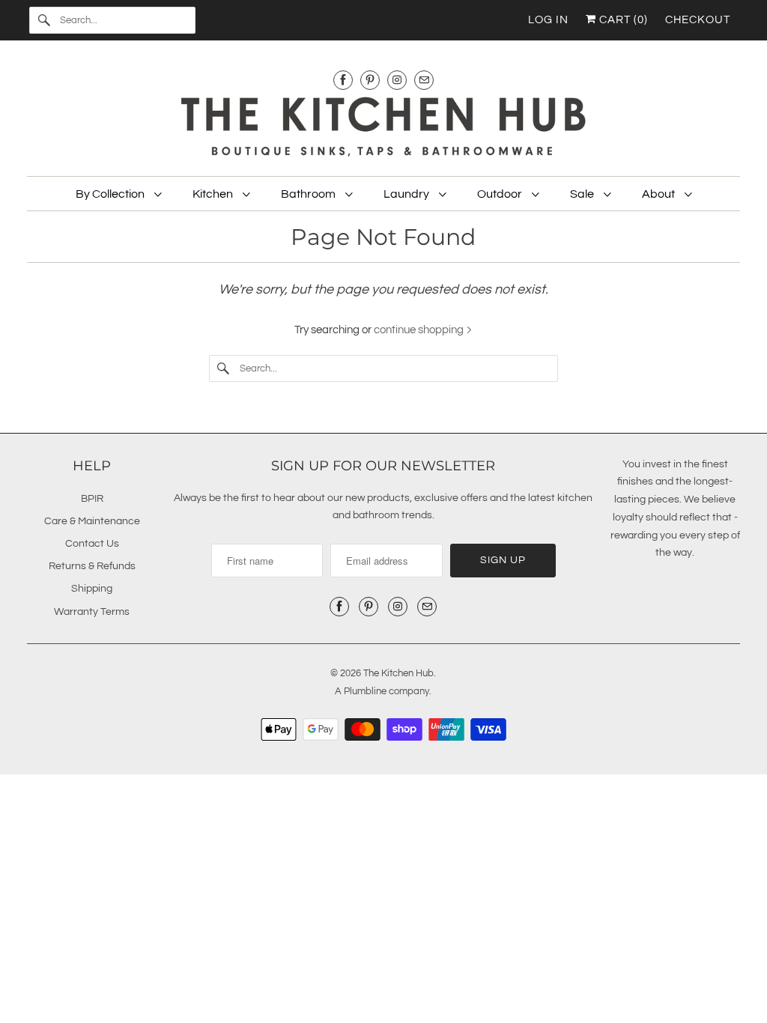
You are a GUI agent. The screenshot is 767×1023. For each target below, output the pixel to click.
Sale (583, 194)
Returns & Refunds (92, 566)
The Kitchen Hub (398, 673)
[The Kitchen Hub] (384, 129)
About (659, 194)
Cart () (622, 19)
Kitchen (213, 194)
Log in (548, 19)
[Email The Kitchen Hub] (424, 80)
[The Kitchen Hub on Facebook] (343, 80)
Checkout (697, 19)
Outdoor (500, 194)
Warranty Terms (92, 612)
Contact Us (92, 543)
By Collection (111, 194)
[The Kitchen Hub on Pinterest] (370, 80)
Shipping (91, 588)
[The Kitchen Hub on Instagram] (397, 80)
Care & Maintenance (92, 521)
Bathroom (309, 194)
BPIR (92, 499)
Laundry (407, 194)
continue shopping (420, 330)
